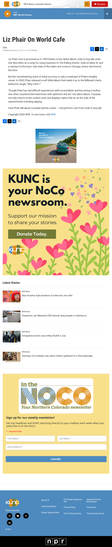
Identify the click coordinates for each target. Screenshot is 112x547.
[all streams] (108, 13)
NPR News (26, 291)
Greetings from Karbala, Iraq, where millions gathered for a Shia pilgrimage (57, 356)
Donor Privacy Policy (72, 513)
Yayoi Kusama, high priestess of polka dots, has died (47, 295)
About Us (45, 500)
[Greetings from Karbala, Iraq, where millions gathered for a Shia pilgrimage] (11, 357)
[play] (7, 13)
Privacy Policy (70, 507)
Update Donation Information (93, 501)
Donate (101, 4)
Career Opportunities (50, 513)
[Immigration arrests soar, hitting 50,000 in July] (11, 337)
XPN (53, 114)
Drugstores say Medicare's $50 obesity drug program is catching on (54, 315)
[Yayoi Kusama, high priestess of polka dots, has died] (11, 296)
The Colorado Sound (95, 513)
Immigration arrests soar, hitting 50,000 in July (44, 335)
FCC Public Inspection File (73, 501)
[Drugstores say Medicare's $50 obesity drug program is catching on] (11, 316)
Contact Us (91, 507)
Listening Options (48, 506)
